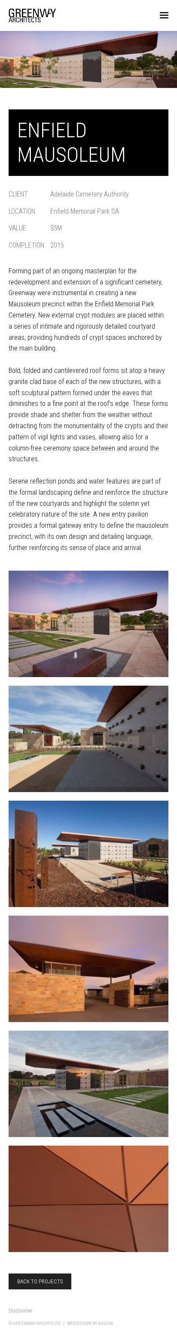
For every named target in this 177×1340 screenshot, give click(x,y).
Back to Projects (40, 1281)
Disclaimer (20, 1310)
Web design (79, 1323)
